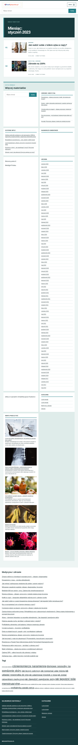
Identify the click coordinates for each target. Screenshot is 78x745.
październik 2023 (45, 253)
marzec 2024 (44, 240)
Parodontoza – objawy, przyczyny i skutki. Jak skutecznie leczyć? (55, 98)
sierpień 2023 (44, 259)
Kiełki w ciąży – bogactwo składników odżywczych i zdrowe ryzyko (24, 597)
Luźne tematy (44, 399)
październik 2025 (45, 194)
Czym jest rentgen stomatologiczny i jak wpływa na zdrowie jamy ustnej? (20, 439)
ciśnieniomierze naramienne (29, 666)
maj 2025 (43, 210)
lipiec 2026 (44, 167)
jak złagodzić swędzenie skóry (40, 679)
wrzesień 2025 (45, 197)
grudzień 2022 (45, 274)
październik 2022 (45, 277)
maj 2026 (43, 173)
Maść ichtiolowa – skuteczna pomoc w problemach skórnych (22, 649)
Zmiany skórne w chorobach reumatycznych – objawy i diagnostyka (24, 576)
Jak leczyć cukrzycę (31, 671)
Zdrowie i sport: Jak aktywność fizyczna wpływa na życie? (20, 152)
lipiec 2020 (44, 345)
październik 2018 (45, 369)
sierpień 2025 (44, 200)
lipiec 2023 (44, 262)
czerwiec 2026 (45, 170)
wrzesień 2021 (45, 302)
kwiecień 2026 (45, 176)
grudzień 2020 (45, 329)
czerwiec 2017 (45, 381)
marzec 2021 (44, 320)
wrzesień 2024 (45, 228)
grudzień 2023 (45, 250)
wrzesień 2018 (45, 372)
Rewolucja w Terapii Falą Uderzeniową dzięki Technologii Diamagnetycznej (27, 642)
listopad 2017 (44, 378)
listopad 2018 (44, 366)
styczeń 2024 (44, 246)
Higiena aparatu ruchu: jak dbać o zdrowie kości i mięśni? (21, 621)
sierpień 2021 (44, 305)
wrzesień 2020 (45, 338)
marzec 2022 (44, 283)
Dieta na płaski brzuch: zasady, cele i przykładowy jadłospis (22, 631)
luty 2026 (43, 182)
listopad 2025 (44, 191)
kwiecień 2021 (45, 317)
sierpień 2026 (44, 164)
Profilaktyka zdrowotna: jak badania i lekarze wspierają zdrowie (23, 624)
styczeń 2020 (44, 363)
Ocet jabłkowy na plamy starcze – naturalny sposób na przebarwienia (19, 496)
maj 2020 (43, 351)
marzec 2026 (44, 179)
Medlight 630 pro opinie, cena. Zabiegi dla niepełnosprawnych (23, 590)
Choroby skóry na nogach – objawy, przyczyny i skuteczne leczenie (56, 110)
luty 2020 (43, 360)
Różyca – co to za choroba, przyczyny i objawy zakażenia (20, 551)
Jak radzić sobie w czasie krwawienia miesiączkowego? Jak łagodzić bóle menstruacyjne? (32, 601)
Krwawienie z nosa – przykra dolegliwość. (16, 580)
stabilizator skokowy (39, 688)
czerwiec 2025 (45, 207)
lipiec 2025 (44, 204)
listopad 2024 (44, 222)
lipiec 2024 (44, 234)
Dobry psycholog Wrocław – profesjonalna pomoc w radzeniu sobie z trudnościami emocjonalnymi (18, 468)
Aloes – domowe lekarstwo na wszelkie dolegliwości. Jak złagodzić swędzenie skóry (30, 617)
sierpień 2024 (44, 231)
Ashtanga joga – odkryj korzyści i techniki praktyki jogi (20, 656)
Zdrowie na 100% (36, 63)
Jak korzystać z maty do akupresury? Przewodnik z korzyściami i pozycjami (27, 638)
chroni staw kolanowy (7, 666)
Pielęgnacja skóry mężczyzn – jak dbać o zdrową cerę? (20, 645)
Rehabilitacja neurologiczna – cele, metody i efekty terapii (20, 140)
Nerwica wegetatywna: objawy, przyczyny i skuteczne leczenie (23, 635)
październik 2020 (45, 335)
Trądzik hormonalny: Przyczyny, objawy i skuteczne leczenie (17, 733)
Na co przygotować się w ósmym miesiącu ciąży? (18, 604)
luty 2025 (43, 219)
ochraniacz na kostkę (55, 684)
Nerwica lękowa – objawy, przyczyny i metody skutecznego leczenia (25, 594)
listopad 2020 (44, 332)
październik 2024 (45, 225)
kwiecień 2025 (45, 213)
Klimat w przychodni (10, 524)
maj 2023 (43, 265)
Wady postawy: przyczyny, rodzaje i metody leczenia (15, 729)
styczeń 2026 (44, 185)
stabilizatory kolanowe (49, 688)
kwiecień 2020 (45, 354)
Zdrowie (30, 42)
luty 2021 (43, 323)
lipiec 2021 (44, 308)
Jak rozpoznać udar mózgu (52, 671)
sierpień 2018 (44, 375)
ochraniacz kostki (46, 684)
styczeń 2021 (44, 326)
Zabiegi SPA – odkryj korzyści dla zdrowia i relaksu (19, 652)
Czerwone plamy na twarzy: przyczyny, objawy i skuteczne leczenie (24, 608)
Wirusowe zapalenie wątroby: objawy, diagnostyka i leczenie (22, 587)
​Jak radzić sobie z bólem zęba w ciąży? (47, 45)
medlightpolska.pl (8, 741)
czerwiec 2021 (45, 311)
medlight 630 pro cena (25, 684)
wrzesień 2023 (45, 256)
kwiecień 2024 (45, 237)
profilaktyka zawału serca (22, 688)
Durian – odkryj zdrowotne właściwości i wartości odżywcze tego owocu (56, 104)
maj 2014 (43, 387)
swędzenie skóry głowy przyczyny (63, 688)
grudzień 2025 (45, 188)
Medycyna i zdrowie (34, 61)
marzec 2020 (44, 357)
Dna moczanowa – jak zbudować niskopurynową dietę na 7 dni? (56, 116)
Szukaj (72, 10)
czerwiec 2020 (45, 348)
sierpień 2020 (44, 341)
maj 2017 (43, 384)
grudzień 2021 (45, 292)
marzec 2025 (44, 216)
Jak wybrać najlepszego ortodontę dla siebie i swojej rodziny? (23, 583)
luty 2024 (43, 243)
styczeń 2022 (44, 289)
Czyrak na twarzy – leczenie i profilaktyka (16, 628)
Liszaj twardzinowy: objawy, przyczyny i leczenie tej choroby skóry (19, 715)
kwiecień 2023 (45, 268)
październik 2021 (45, 299)
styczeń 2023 (44, 271)
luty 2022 (43, 286)
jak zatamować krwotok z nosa (43, 675)
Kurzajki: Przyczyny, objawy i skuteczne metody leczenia (55, 121)
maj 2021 (43, 314)
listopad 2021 (44, 296)
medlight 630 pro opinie (36, 684)
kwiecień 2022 (45, 280)
